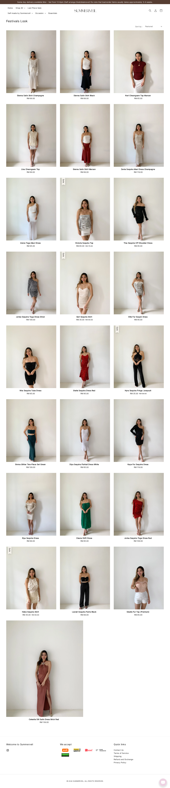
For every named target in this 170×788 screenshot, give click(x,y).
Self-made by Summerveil (19, 13)
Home (10, 8)
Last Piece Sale (34, 8)
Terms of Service (121, 753)
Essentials (52, 13)
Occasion (39, 13)
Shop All (19, 8)
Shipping (118, 756)
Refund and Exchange (123, 759)
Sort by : (139, 26)
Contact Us (119, 750)
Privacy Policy (120, 762)
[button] (150, 10)
